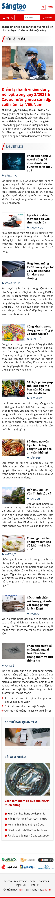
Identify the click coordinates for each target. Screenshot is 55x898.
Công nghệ (12, 283)
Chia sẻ (9, 665)
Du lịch (35, 498)
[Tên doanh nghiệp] (27, 745)
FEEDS (50, 7)
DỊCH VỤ (21, 885)
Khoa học (36, 227)
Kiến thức (36, 339)
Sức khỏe (36, 398)
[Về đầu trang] (50, 359)
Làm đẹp (35, 457)
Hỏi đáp (35, 613)
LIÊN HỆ (34, 885)
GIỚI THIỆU (45, 881)
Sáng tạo (11, 175)
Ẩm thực (10, 554)
